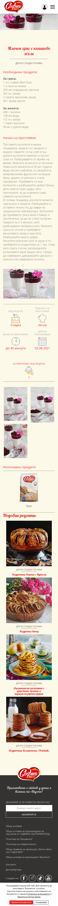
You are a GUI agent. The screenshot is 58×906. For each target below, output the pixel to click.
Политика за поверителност (21, 844)
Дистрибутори (13, 869)
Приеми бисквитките (21, 902)
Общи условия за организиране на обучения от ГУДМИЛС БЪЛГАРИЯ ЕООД (28, 832)
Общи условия (14, 826)
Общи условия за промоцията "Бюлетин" (28, 857)
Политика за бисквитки (39, 894)
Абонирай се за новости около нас (28, 802)
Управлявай (41, 902)
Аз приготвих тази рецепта (29, 363)
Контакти (11, 864)
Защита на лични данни (28, 896)
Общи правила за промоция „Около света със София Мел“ (29, 850)
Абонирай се (29, 815)
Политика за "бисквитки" (19, 839)
